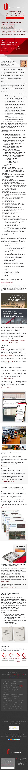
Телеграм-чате (14, 677)
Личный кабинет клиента (7, 378)
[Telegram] (19, 739)
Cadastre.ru (4, 507)
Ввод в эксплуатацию (19, 34)
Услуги (21, 29)
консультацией (9, 361)
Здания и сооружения (16, 22)
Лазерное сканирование (7, 34)
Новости (14, 31)
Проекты (3, 31)
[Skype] (17, 739)
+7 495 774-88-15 (15, 13)
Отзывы (9, 31)
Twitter (11, 342)
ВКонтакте (5, 340)
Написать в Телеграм (15, 11)
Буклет (9, 507)
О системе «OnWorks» (6, 387)
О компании (9, 29)
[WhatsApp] (15, 739)
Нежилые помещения (8, 26)
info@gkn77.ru (9, 15)
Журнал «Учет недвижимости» (8, 587)
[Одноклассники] (11, 739)
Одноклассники (14, 340)
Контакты (16, 29)
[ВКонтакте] (9, 739)
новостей (8, 326)
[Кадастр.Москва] (14, 6)
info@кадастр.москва (19, 15)
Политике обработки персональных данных (7, 765)
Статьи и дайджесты (6, 581)
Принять (8, 767)
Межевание (4, 22)
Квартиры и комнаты (7, 24)
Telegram (22, 340)
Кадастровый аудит (11, 32)
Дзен (16, 342)
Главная (3, 29)
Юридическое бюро (7, 27)
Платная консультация (15, 18)
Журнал (19, 31)
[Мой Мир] (13, 739)
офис (21, 686)
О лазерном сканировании (7, 481)
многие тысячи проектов (7, 355)
